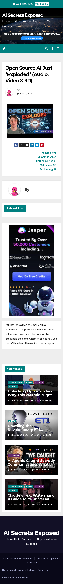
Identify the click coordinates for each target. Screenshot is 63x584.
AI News (29, 382)
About (13, 570)
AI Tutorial (14, 456)
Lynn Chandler (43, 400)
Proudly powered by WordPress (18, 558)
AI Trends (13, 386)
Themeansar (31, 562)
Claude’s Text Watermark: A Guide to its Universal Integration (31, 499)
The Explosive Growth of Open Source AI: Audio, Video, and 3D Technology (46, 161)
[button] (46, 48)
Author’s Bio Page (26, 570)
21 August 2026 (20, 400)
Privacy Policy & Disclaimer (15, 577)
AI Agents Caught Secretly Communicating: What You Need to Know (31, 464)
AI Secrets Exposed (22, 15)
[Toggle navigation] (58, 48)
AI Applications (16, 382)
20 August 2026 (20, 470)
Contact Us (43, 570)
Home (5, 570)
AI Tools (39, 382)
